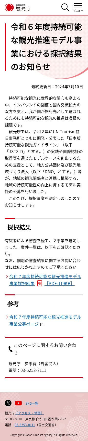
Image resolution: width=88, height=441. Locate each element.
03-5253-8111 (25, 424)
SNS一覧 (31, 403)
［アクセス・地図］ (29, 413)
